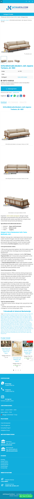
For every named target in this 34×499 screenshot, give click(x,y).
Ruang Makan (4, 463)
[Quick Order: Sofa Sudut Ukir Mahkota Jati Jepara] (13, 355)
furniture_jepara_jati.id (7, 401)
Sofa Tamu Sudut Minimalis (12, 332)
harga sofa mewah (18, 315)
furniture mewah (14, 313)
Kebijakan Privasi (5, 430)
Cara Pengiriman (5, 425)
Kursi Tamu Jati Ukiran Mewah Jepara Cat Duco (6, 350)
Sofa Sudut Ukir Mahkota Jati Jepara (17, 359)
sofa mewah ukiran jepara (18, 326)
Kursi (19, 77)
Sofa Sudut (24, 77)
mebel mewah (10, 318)
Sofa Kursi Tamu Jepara (17, 325)
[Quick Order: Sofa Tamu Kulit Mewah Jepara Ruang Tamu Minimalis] (24, 346)
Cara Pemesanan (5, 423)
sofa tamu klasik (27, 328)
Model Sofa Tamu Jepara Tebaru (11, 320)
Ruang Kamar (4, 464)
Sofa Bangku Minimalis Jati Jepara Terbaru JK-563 (15, 323)
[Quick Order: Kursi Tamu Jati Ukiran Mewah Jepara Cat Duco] (2, 345)
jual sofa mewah (15, 317)
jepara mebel (28, 316)
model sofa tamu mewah (24, 320)
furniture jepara (6, 313)
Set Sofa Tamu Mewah (19, 322)
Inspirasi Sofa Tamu (20, 316)
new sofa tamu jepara (15, 321)
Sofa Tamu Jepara (19, 328)
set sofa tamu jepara (9, 322)
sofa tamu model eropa (10, 331)
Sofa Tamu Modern (20, 331)
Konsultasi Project (6, 428)
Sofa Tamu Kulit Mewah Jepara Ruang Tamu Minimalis (28, 351)
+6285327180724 (9, 385)
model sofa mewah (18, 318)
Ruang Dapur (4, 466)
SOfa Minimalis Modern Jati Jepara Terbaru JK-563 (16, 327)
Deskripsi (4, 102)
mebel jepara (4, 318)
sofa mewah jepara (27, 325)
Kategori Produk (8, 14)
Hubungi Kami (12, 89)
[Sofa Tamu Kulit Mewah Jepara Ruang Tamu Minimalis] (28, 344)
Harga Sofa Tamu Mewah (9, 316)
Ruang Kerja (4, 468)
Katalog (3, 459)
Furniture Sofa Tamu (22, 313)
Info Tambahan (13, 102)
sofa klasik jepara (8, 325)
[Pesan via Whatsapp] (32, 360)
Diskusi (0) (23, 102)
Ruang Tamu (4, 461)
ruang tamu (22, 321)
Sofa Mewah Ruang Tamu (6, 326)
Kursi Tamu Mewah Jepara (26, 317)
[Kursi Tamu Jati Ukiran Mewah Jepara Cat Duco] (6, 343)
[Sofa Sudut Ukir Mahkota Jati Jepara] (17, 348)
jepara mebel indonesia (6, 317)
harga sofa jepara (10, 315)
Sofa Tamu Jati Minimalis (8, 328)
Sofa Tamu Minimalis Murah (15, 330)
